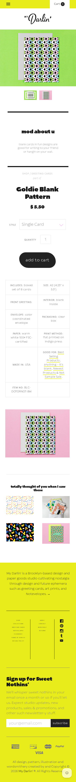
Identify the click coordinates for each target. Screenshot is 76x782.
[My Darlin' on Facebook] (62, 622)
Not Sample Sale (54, 375)
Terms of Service (18, 637)
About (42, 620)
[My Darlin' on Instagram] (62, 632)
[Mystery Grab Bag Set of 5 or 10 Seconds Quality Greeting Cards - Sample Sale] (56, 507)
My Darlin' (26, 771)
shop (25, 173)
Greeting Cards (42, 173)
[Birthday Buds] (56, 533)
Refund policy (18, 641)
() (59, 4)
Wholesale (42, 627)
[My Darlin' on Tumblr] (62, 636)
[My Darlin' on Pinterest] (62, 626)
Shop (18, 620)
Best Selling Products (55, 356)
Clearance (18, 634)
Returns (42, 630)
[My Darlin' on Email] (62, 641)
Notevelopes (18, 630)
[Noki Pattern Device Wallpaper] (20, 532)
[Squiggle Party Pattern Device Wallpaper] (20, 505)
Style (12, 224)
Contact (42, 624)
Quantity (30, 239)
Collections (18, 624)
